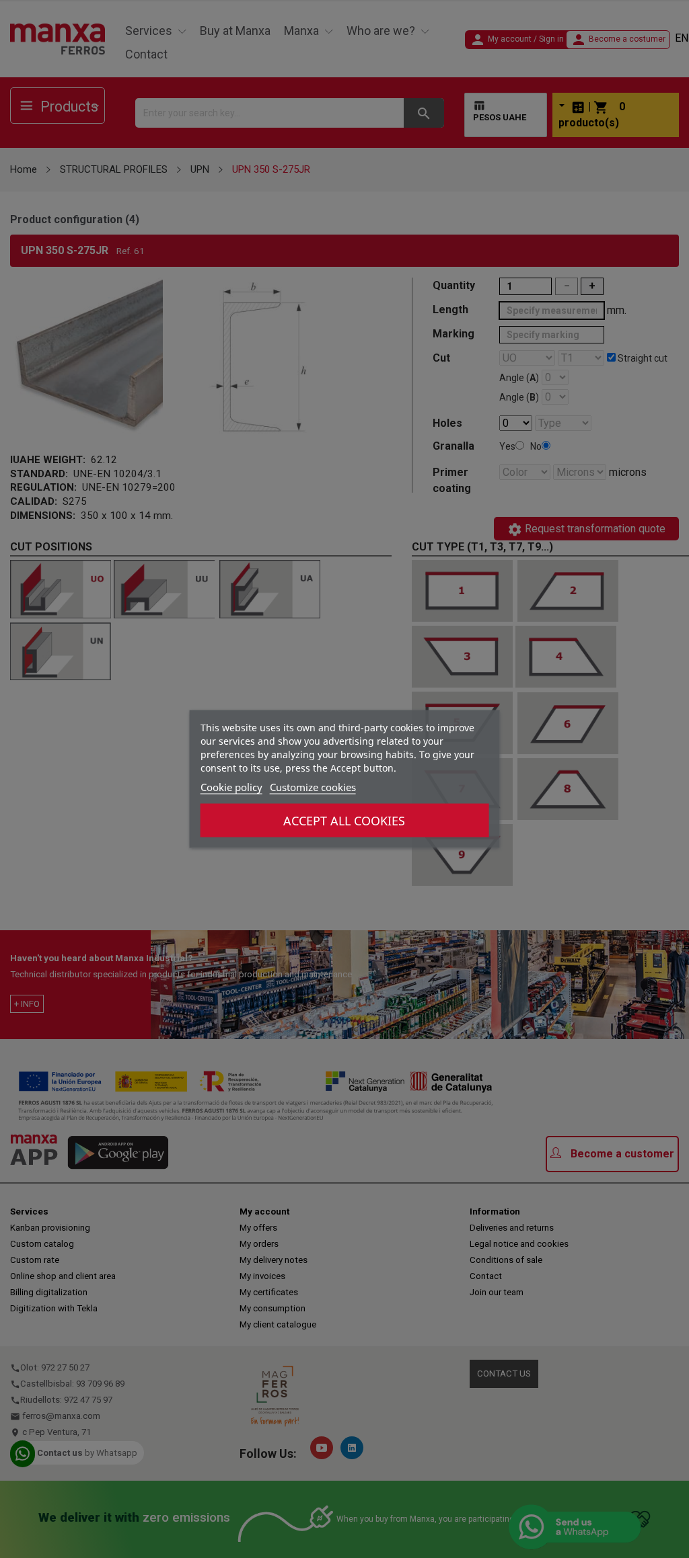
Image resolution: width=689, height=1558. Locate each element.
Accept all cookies (344, 821)
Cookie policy (231, 787)
